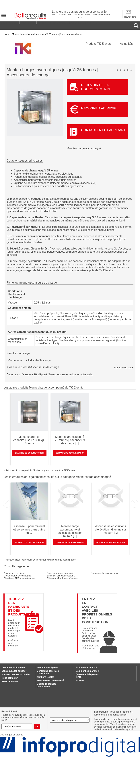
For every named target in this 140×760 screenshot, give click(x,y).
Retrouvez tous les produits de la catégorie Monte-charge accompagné (40, 560)
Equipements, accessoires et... (106, 573)
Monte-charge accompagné (84, 148)
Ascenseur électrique (14, 573)
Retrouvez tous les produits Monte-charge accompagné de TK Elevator (40, 470)
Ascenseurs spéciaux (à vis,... (61, 573)
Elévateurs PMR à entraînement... (20, 578)
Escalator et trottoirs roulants (61, 575)
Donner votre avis (123, 367)
